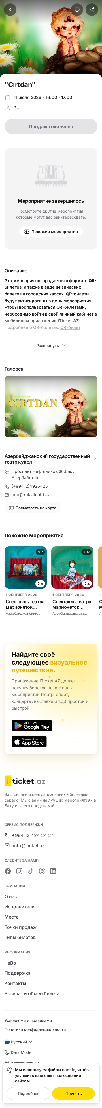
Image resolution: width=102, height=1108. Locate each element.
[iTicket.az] (51, 781)
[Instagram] (19, 871)
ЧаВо (10, 963)
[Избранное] (77, 9)
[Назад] (10, 9)
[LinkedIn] (53, 871)
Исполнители (20, 907)
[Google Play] (32, 725)
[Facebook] (8, 871)
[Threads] (42, 871)
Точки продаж (21, 927)
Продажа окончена (51, 126)
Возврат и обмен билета (32, 993)
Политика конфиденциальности (35, 1029)
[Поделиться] (92, 9)
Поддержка (18, 973)
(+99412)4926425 (30, 486)
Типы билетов (20, 937)
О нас (11, 896)
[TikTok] (30, 871)
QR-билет (70, 327)
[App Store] (29, 741)
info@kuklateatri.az (31, 494)
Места (12, 917)
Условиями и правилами (28, 1020)
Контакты (15, 983)
